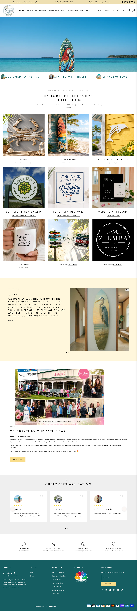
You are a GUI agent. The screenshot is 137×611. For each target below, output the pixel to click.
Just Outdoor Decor (58, 583)
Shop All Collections (23, 163)
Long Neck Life (56, 587)
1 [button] (66, 352)
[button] (118, 10)
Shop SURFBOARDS (68, 163)
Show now (17, 459)
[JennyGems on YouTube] (118, 590)
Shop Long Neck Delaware (68, 215)
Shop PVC (113, 163)
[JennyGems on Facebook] (102, 590)
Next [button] (124, 509)
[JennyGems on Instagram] (114, 590)
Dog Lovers (55, 594)
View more (72, 264)
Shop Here (24, 268)
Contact (32, 576)
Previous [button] (13, 509)
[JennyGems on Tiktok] (122, 590)
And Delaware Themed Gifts (24, 215)
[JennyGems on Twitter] (106, 590)
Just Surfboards (56, 579)
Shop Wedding (113, 215)
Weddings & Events (58, 590)
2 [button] (67, 528)
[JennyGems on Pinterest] (110, 590)
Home (31, 572)
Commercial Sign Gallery (59, 576)
